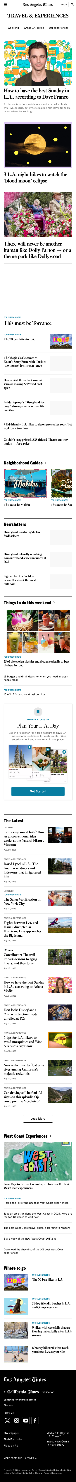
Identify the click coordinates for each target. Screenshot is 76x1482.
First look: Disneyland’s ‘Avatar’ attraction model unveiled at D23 (21, 1014)
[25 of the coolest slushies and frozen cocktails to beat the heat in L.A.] (38, 631)
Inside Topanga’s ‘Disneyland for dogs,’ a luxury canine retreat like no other (24, 406)
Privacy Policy (60, 1470)
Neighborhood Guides (23, 462)
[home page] (38, 4)
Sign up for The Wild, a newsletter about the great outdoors (20, 580)
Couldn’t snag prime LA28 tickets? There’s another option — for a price (36, 442)
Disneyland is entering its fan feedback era (22, 534)
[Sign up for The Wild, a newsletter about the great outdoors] (61, 581)
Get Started (38, 791)
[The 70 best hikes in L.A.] (61, 341)
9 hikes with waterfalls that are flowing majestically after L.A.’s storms (51, 1331)
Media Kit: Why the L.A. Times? (57, 1435)
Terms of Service (46, 1470)
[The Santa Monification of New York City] (60, 898)
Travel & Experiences (15, 859)
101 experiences (58, 28)
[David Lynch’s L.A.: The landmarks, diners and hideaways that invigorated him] (60, 866)
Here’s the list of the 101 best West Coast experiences (36, 1203)
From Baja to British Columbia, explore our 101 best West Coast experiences (36, 1186)
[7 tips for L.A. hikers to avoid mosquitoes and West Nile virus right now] (60, 1040)
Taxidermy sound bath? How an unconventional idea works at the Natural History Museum (24, 839)
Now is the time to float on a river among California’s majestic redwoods (24, 1069)
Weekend (13, 28)
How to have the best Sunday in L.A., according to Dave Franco (36, 94)
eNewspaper (11, 1433)
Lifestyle (8, 827)
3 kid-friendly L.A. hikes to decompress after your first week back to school (38, 426)
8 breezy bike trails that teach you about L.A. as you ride (50, 1350)
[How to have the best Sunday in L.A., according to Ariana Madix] (60, 985)
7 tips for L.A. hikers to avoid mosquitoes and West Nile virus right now (23, 1042)
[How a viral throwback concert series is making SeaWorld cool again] (61, 385)
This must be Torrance (27, 323)
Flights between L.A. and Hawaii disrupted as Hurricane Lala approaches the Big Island (22, 929)
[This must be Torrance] (38, 290)
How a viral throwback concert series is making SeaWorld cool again (23, 384)
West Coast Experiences (26, 1136)
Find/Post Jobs (13, 1439)
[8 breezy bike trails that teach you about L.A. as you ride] (16, 1354)
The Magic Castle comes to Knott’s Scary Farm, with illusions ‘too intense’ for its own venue (25, 362)
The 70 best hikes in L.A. (19, 339)
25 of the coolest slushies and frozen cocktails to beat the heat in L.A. (36, 663)
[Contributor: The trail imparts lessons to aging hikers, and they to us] (60, 957)
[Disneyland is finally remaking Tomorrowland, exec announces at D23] (61, 559)
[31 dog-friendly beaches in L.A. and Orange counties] (16, 1306)
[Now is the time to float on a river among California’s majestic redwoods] (60, 1068)
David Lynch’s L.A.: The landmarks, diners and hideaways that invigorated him (22, 870)
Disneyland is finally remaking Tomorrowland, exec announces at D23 (25, 558)
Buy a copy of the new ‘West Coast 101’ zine (30, 1239)
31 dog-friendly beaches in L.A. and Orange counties (51, 1305)
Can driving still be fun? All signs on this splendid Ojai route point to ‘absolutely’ (23, 1097)
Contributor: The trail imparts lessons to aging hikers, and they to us (20, 959)
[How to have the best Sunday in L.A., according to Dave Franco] (38, 63)
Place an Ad (11, 1445)
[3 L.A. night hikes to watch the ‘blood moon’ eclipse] (38, 145)
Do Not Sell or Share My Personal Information (43, 1473)
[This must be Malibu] (25, 483)
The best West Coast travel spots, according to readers (37, 1228)
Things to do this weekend (27, 602)
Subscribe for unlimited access (20, 1400)
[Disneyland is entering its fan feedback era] (61, 537)
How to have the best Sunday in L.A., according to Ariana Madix (24, 987)
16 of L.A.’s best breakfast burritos (24, 694)
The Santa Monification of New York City (22, 901)
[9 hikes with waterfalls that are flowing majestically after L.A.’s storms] (16, 1330)
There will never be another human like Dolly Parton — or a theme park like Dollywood (37, 250)
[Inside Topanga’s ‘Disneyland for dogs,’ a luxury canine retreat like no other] (61, 408)
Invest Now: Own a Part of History (57, 1443)
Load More (38, 1118)
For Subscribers (12, 317)
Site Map (8, 1405)
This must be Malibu (17, 505)
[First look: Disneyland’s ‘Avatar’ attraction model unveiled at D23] (60, 1012)
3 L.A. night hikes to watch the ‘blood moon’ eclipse (35, 178)
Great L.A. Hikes (34, 28)
